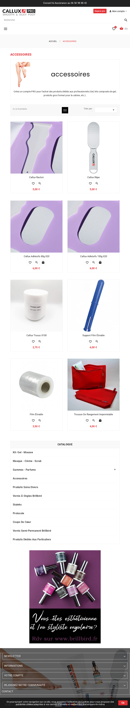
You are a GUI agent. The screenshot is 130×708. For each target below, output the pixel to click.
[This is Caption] (65, 596)
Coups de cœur (22, 522)
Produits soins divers (25, 487)
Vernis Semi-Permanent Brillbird (32, 530)
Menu (5, 29)
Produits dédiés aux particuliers (32, 539)
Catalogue (65, 444)
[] (124, 20)
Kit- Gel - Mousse (23, 452)
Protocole (18, 513)
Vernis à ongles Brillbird (27, 495)
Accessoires (20, 478)
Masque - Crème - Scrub (27, 461)
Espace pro (100, 11)
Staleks (17, 504)
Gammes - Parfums (24, 469)
